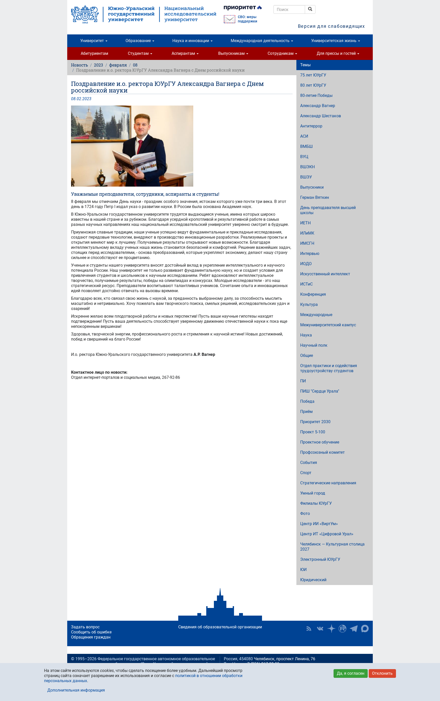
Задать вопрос (85, 627)
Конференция (313, 294)
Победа (307, 401)
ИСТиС (306, 284)
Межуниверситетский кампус (328, 324)
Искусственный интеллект (325, 273)
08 (135, 65)
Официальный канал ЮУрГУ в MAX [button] (365, 629)
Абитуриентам (94, 53)
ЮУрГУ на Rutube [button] (342, 629)
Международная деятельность (261, 40)
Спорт (305, 472)
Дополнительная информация (76, 690)
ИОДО (306, 263)
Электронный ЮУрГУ (320, 559)
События (308, 462)
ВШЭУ (306, 177)
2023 (98, 65)
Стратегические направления (328, 483)
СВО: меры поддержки (247, 19)
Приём (306, 411)
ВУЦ (304, 156)
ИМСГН (307, 243)
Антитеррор (311, 126)
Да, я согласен (350, 673)
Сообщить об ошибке (91, 632)
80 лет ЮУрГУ (313, 85)
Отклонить (382, 673)
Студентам (139, 53)
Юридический (313, 579)
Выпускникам (232, 53)
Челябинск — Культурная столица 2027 (332, 547)
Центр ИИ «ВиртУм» (319, 523)
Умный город (312, 493)
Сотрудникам (281, 53)
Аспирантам (184, 53)
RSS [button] (309, 629)
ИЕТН (305, 222)
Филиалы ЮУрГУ (316, 503)
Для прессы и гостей (337, 53)
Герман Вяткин (314, 197)
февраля (118, 65)
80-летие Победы (316, 95)
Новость (79, 65)
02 (79, 98)
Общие (306, 355)
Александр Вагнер (317, 105)
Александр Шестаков (320, 115)
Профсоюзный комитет (322, 452)
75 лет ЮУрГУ (313, 75)
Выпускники (312, 187)
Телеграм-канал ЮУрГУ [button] (354, 629)
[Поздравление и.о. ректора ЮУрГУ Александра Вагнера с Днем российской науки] (182, 146)
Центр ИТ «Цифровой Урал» (326, 533)
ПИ (303, 381)
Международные (316, 314)
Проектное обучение (319, 442)
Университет (92, 40)
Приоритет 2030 (315, 421)
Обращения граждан (91, 637)
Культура (309, 304)
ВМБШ (306, 146)
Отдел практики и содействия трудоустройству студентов (328, 368)
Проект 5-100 (312, 432)
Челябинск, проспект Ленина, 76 (284, 658)
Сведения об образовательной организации (220, 627)
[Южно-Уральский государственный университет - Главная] (143, 14)
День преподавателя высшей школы (328, 210)
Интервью (309, 253)
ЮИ (303, 569)
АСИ (304, 136)
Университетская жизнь (334, 40)
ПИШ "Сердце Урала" (319, 391)
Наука (306, 335)
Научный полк (313, 345)
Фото (305, 513)
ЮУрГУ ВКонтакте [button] (320, 629)
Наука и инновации (191, 40)
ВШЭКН (307, 166)
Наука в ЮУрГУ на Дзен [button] (331, 629)
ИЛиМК (307, 233)
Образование (139, 40)
